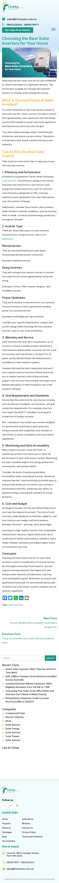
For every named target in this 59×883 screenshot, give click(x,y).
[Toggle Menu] (53, 29)
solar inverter (9, 180)
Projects (6, 823)
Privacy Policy (29, 832)
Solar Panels (12, 736)
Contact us (27, 828)
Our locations (8, 841)
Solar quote (27, 819)
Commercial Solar (15, 713)
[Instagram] (17, 805)
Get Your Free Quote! (17, 30)
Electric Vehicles (14, 717)
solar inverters (15, 605)
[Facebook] (4, 805)
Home (5, 819)
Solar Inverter (13, 732)
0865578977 (31, 24)
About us (6, 828)
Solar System (12, 740)
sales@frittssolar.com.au (21, 19)
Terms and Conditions (32, 836)
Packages (7, 832)
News (8, 721)
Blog (4, 836)
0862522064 (14, 24)
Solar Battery (12, 724)
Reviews (26, 823)
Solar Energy (12, 728)
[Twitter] (10, 805)
